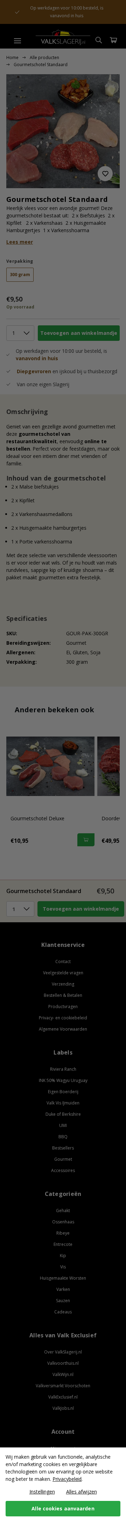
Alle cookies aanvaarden (62, 1508)
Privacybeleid (67, 1479)
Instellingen (42, 1491)
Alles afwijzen (81, 1491)
